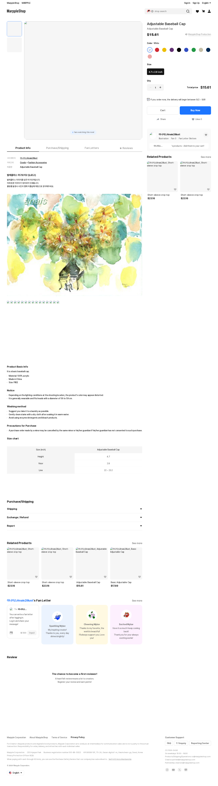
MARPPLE (26, 3)
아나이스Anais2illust (29, 158)
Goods (23, 162)
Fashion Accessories (37, 162)
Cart (162, 110)
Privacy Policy (78, 737)
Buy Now (195, 110)
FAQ (169, 743)
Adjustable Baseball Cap (88, 582)
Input (32, 633)
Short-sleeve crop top (19, 582)
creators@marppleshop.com (187, 763)
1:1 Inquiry (181, 743)
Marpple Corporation (16, 737)
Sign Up (196, 3)
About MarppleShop (39, 737)
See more (137, 543)
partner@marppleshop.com (183, 760)
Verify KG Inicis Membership (120, 759)
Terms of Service (59, 737)
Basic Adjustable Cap (121, 582)
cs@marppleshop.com (200, 757)
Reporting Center (200, 743)
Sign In (187, 3)
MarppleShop (13, 3)
